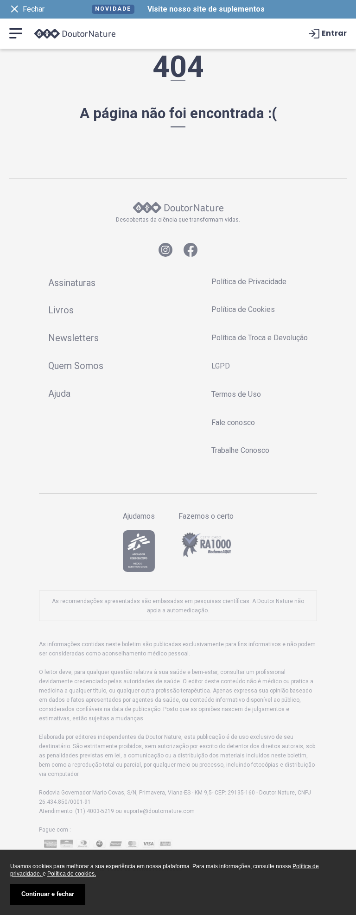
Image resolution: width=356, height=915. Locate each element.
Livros (61, 310)
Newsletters (73, 337)
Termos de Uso (236, 394)
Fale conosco (233, 422)
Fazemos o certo (206, 516)
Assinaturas (71, 282)
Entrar (334, 33)
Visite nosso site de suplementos (206, 9)
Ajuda (59, 393)
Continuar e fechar (47, 893)
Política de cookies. (71, 874)
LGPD (220, 366)
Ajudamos (139, 516)
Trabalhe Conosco (240, 450)
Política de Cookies (243, 309)
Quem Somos (75, 365)
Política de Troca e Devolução (259, 337)
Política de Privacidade (248, 281)
